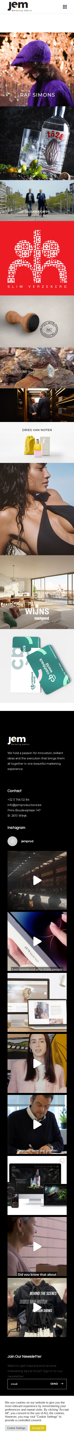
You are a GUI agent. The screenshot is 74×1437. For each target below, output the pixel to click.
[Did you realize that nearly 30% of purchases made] (37, 1246)
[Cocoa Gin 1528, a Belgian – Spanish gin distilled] (37, 1185)
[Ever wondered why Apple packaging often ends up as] (37, 941)
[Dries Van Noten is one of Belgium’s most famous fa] (37, 1307)
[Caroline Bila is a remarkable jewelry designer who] (37, 1002)
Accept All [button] (38, 1428)
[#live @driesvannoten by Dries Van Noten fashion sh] (37, 880)
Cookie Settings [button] (16, 1428)
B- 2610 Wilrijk (17, 815)
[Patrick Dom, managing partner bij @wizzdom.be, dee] (37, 1124)
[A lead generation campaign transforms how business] (37, 1063)
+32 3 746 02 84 (18, 799)
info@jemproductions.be (24, 805)
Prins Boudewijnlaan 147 (24, 810)
